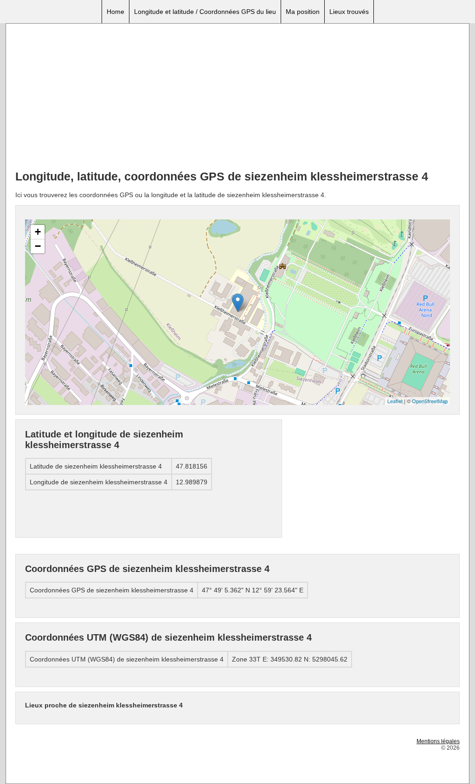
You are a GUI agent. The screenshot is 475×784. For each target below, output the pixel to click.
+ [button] (38, 232)
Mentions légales (438, 741)
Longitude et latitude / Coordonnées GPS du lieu (205, 11)
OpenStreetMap (430, 401)
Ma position (303, 11)
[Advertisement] (237, 98)
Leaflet (395, 401)
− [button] (38, 246)
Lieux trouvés (349, 11)
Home (115, 11)
